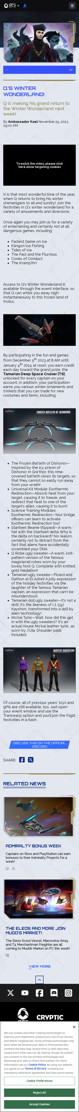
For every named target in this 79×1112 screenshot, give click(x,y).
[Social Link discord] (54, 993)
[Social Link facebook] (39, 993)
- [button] (7, 70)
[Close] (74, 1026)
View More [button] (40, 966)
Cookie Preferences (39, 1081)
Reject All (39, 1092)
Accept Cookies (39, 1104)
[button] (11, 5)
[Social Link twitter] (10, 993)
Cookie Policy (37, 1064)
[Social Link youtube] (25, 993)
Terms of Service (35, 1068)
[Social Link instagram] (68, 993)
